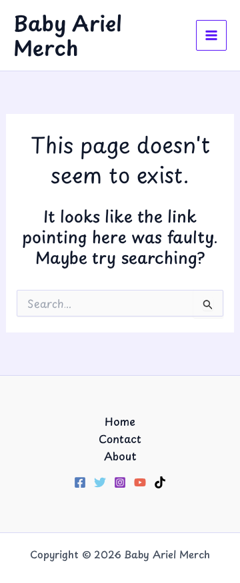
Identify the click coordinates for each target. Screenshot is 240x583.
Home (120, 421)
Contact (120, 438)
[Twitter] (100, 482)
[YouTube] (140, 482)
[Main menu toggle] (211, 35)
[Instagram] (120, 482)
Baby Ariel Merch (67, 35)
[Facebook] (80, 482)
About (120, 456)
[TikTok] (160, 482)
